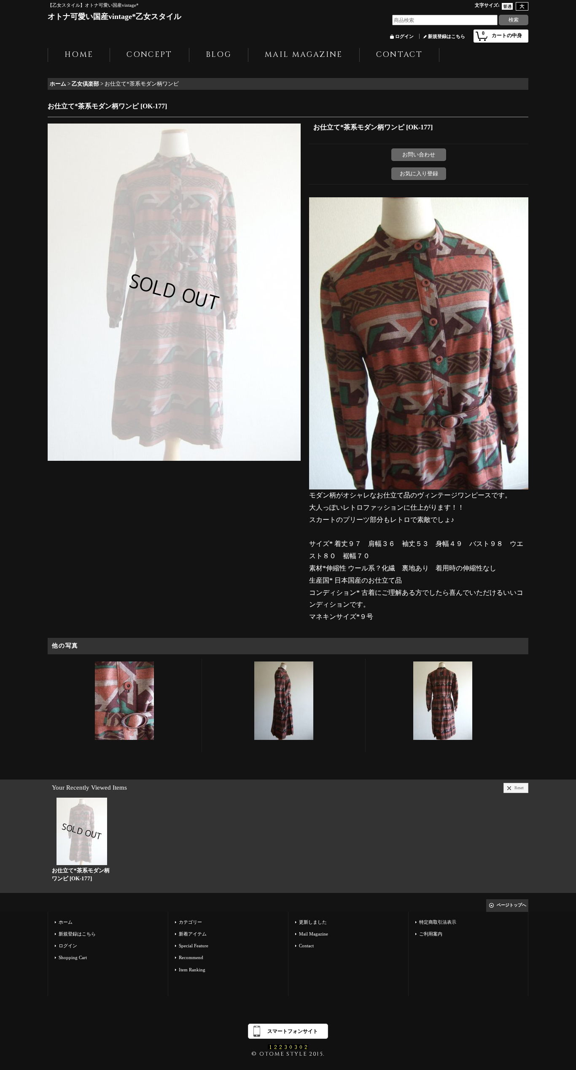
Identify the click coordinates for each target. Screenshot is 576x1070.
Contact (306, 945)
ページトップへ (511, 905)
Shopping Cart (73, 957)
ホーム (66, 922)
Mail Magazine (313, 933)
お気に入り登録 (419, 173)
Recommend (191, 957)
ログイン (404, 36)
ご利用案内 (430, 933)
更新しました (313, 922)
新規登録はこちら (446, 36)
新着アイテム (193, 933)
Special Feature (193, 945)
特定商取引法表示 (437, 922)
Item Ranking (192, 969)
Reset (519, 787)
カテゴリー (190, 922)
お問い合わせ (418, 154)
